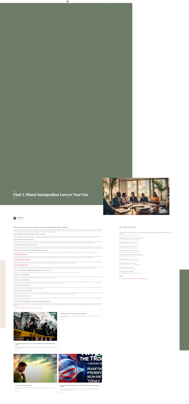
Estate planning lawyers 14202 (126, 267)
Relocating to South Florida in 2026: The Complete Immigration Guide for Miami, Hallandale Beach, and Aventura (145, 233)
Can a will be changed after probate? (23, 385)
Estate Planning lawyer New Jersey (127, 263)
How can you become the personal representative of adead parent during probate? (133, 278)
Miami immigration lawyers (18, 252)
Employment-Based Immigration (22, 259)
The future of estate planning (126, 271)
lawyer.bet (40, 307)
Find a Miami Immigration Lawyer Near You (24, 307)
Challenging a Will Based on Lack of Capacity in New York (73, 313)
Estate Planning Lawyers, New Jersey (128, 259)
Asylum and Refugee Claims (21, 265)
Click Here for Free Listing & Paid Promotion (109, 1)
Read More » (17, 350)
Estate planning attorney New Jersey (128, 242)
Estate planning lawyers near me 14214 (128, 246)
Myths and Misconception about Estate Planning (131, 254)
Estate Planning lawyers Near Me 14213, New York (131, 238)
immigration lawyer (79, 229)
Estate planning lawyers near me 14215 (128, 250)
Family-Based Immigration (21, 254)
